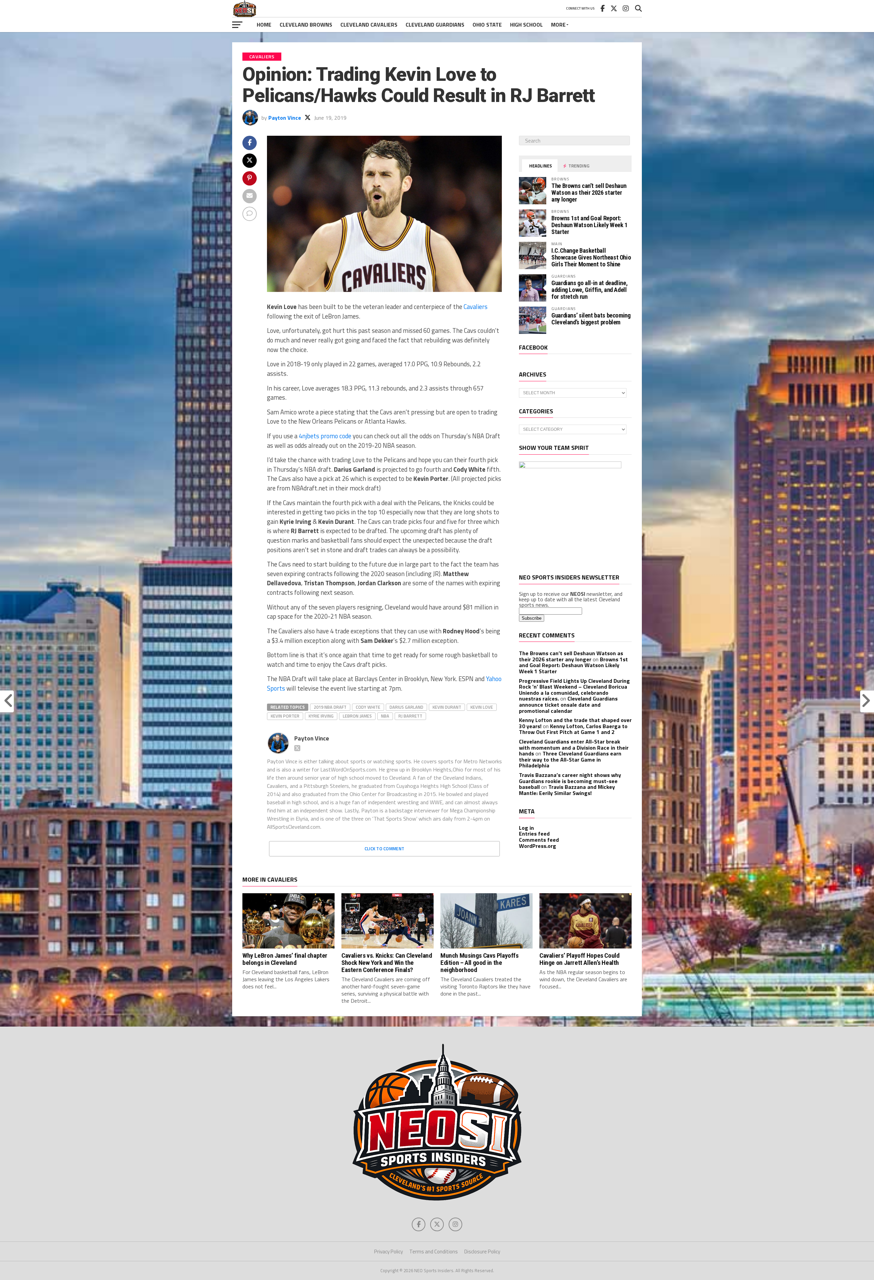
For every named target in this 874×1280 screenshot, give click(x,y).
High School (526, 24)
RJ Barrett (410, 715)
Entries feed (534, 833)
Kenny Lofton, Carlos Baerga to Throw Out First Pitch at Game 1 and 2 (573, 729)
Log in (526, 828)
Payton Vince (284, 118)
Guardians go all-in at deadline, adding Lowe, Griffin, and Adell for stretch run (589, 289)
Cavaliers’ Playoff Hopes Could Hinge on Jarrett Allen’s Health (579, 959)
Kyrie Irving (321, 715)
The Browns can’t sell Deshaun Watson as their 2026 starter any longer (588, 192)
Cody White (368, 707)
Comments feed (539, 840)
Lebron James (357, 715)
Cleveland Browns (306, 24)
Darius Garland (406, 707)
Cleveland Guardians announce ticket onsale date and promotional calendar (568, 704)
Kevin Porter (285, 715)
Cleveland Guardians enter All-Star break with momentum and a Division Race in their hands (574, 747)
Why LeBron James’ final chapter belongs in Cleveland (284, 959)
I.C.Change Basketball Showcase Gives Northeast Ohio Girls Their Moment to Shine (591, 257)
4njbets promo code (325, 436)
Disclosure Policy (482, 1251)
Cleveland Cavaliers (368, 24)
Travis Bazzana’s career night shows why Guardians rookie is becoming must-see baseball (570, 781)
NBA (385, 715)
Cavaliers (476, 306)
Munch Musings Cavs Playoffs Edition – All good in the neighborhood (479, 963)
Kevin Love (481, 707)
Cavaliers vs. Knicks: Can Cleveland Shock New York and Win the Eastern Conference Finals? (386, 963)
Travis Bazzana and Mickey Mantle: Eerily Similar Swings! (567, 790)
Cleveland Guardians (435, 24)
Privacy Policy (388, 1251)
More (558, 24)
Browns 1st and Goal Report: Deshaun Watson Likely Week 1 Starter (589, 225)
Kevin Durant (447, 707)
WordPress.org (537, 846)
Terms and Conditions (433, 1251)
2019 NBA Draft (330, 707)
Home (264, 24)
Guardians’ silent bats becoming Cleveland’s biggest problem (591, 319)
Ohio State (487, 24)
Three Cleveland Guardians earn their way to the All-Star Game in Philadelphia (570, 759)
